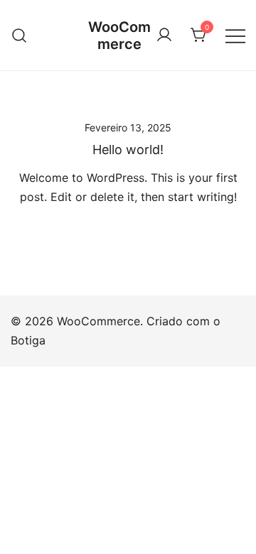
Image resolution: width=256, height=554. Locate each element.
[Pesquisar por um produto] (19, 35)
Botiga (28, 340)
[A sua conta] (164, 35)
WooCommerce (119, 35)
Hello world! (128, 149)
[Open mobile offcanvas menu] (235, 35)
